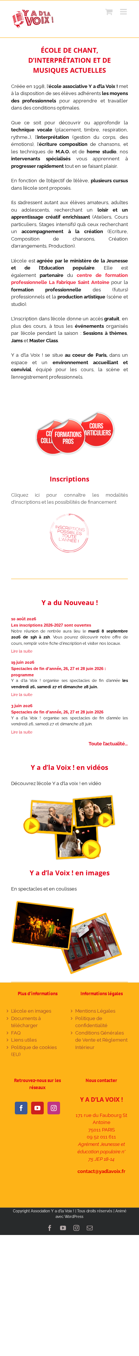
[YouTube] (37, 1108)
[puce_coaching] (96, 413)
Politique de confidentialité (91, 1022)
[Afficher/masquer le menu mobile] (124, 12)
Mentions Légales (95, 1011)
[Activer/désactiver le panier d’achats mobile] (109, 12)
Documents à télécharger (26, 1022)
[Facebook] (21, 1108)
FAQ (16, 1033)
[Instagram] (53, 1108)
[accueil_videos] (69, 797)
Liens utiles (24, 1040)
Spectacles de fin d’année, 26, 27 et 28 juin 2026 (57, 712)
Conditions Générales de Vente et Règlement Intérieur (101, 1040)
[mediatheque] (66, 902)
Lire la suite (21, 651)
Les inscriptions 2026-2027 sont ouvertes (51, 625)
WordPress (73, 1217)
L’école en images (31, 1011)
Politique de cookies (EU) (34, 1051)
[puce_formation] (68, 420)
